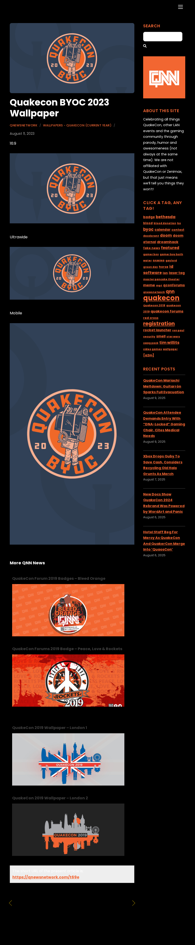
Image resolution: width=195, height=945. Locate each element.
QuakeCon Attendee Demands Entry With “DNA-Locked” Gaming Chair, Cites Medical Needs (164, 424)
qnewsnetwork (154, 292)
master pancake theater (161, 279)
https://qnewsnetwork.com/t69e (45, 877)
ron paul (178, 330)
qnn (170, 291)
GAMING (159, 260)
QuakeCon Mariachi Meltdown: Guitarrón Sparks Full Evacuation (163, 386)
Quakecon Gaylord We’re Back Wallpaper (41, 909)
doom (166, 235)
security (149, 336)
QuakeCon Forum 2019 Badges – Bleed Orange (58, 578)
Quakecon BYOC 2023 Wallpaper (59, 108)
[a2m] (148, 355)
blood (148, 223)
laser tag (177, 273)
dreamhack (167, 242)
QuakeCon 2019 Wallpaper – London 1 (49, 727)
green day (150, 267)
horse (163, 267)
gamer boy (151, 254)
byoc (148, 229)
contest (177, 230)
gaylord (171, 260)
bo (179, 223)
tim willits (169, 342)
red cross (150, 318)
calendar (163, 229)
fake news (151, 248)
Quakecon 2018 (154, 305)
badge (149, 217)
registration (159, 323)
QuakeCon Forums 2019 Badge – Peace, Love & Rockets (67, 649)
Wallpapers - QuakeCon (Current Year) (77, 125)
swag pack (150, 343)
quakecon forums (167, 311)
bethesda (166, 217)
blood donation (165, 223)
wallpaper (170, 349)
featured (170, 247)
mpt (159, 285)
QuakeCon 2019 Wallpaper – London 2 (50, 798)
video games (152, 349)
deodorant (151, 236)
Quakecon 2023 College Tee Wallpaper (101, 909)
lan (165, 273)
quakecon (161, 298)
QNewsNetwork (23, 125)
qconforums (174, 285)
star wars (173, 336)
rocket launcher (157, 330)
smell (161, 336)
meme (149, 285)
